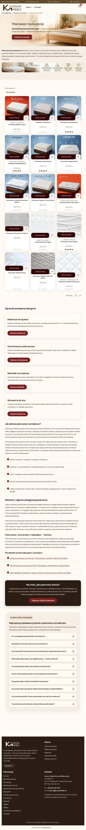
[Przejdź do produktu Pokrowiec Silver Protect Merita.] (17, 222)
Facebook (8, 766)
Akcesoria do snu (50, 759)
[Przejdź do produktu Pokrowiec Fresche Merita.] (69, 108)
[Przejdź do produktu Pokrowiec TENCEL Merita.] (17, 262)
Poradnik (6, 814)
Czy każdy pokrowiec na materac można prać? (31, 666)
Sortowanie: (10, 88)
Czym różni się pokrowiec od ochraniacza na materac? (34, 674)
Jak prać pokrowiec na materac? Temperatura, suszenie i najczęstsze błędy (39, 558)
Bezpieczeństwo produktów (13, 788)
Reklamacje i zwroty (10, 785)
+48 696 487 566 (53, 788)
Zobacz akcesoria (17, 414)
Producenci (7, 798)
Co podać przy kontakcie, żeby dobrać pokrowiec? (33, 704)
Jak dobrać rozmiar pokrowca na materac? (29, 644)
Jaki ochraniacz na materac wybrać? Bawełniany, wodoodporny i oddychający (40, 565)
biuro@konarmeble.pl (58, 790)
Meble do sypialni (50, 749)
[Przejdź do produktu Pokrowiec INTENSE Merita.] (17, 147)
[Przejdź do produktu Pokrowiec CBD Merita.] (43, 108)
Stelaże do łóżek (50, 756)
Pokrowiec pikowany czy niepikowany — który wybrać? (34, 659)
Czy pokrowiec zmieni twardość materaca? (29, 681)
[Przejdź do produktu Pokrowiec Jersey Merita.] (43, 147)
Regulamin (7, 792)
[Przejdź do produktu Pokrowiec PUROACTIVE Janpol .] (69, 265)
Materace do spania (20, 13)
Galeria (5, 804)
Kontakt (6, 776)
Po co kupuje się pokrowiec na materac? (28, 636)
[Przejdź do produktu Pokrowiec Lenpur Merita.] (69, 147)
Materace (47, 752)
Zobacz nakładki (17, 387)
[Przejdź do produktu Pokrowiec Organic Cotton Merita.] (43, 186)
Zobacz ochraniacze (18, 360)
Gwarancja (7, 782)
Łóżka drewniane (50, 746)
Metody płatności (9, 779)
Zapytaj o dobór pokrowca (43, 600)
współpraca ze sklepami (12, 811)
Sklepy (5, 807)
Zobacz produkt (14, 118)
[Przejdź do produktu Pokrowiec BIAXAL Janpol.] (17, 108)
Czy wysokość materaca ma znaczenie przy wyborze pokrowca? (38, 651)
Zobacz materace (17, 333)
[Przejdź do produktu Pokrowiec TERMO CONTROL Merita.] (43, 264)
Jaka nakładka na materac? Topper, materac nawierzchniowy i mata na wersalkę (40, 573)
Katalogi (6, 801)
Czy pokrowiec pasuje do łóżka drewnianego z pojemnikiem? (37, 689)
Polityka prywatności (10, 795)
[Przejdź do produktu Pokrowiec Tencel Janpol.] (69, 225)
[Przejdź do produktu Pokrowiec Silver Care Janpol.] (69, 186)
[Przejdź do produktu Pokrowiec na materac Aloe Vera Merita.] (17, 186)
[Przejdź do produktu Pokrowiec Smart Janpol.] (43, 225)
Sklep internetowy (41, 827)
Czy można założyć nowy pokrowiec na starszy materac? (35, 696)
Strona (69, 295)
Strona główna (6, 13)
